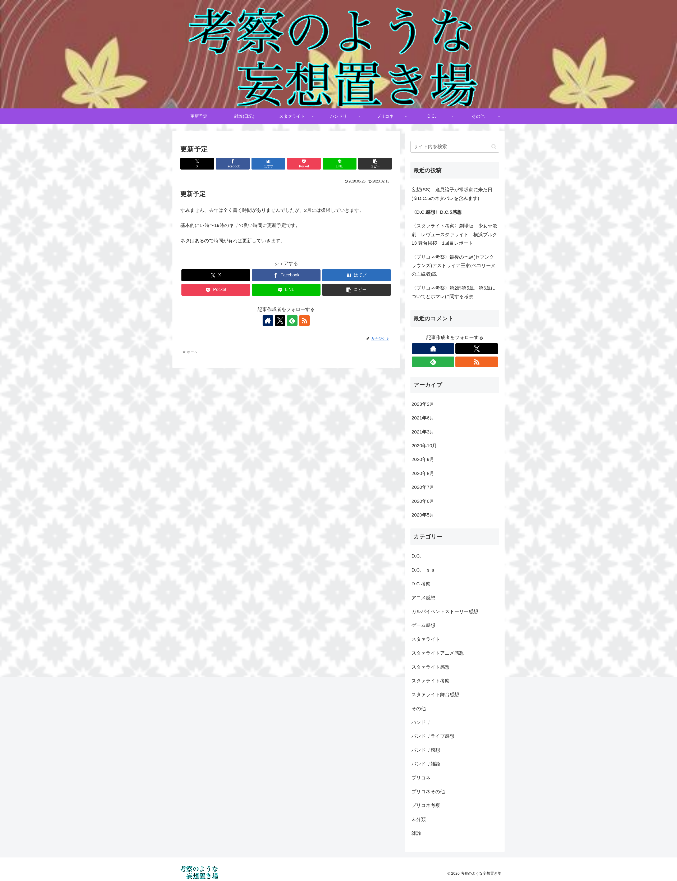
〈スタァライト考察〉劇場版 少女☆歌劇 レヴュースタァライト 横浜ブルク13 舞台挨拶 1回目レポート (454, 234)
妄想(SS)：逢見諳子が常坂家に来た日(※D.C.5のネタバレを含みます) (451, 194)
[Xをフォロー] (280, 320)
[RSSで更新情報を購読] (304, 320)
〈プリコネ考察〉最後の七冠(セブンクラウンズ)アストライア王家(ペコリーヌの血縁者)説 (453, 265)
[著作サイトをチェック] (268, 320)
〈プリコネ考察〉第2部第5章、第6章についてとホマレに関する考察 (453, 292)
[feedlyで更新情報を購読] (292, 320)
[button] (375, 164)
